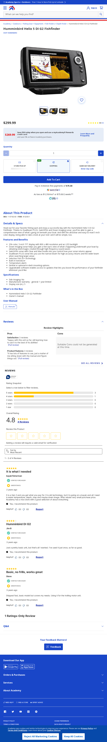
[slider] (53, 70)
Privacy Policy (87, 728)
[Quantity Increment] (101, 153)
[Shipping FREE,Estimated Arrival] (53, 166)
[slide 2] (53, 111)
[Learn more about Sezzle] (53, 190)
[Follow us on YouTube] (20, 711)
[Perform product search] (101, 14)
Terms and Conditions (17, 730)
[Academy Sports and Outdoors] (12, 8)
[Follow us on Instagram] (28, 711)
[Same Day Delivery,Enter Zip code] (87, 166)
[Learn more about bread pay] (53, 198)
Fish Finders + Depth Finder (56, 24)
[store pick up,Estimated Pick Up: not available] (19, 166)
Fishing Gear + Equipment (33, 24)
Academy (7, 24)
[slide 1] (43, 111)
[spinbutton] (53, 153)
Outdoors (17, 24)
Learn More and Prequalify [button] (87, 134)
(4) (103, 123)
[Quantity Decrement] (6, 153)
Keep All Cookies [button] (73, 736)
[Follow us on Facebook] (5, 711)
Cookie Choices (53, 730)
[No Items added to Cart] (101, 8)
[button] (91, 135)
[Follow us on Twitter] (12, 711)
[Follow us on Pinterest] (36, 711)
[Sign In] (88, 8)
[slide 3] (63, 111)
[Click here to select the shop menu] (5, 8)
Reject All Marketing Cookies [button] (40, 736)
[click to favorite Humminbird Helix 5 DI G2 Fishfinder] (82, 100)
